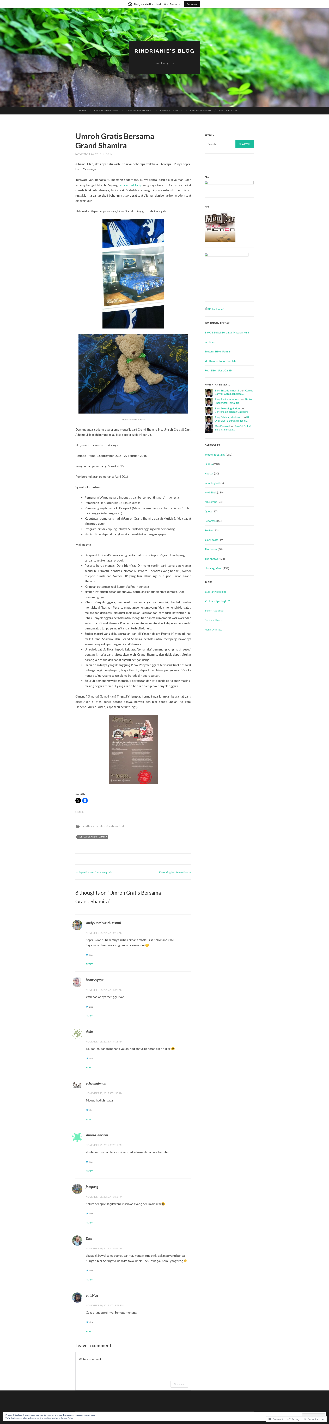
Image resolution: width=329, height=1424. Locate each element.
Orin (109, 154)
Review (209, 530)
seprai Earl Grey (130, 185)
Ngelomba (211, 501)
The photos (211, 558)
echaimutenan (96, 1083)
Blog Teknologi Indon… (228, 408)
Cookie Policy (67, 1418)
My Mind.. (211, 492)
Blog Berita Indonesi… (228, 399)
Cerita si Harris (200, 110)
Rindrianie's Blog (164, 51)
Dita (89, 1238)
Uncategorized (115, 825)
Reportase (211, 520)
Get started (192, 4)
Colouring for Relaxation (175, 872)
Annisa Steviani (97, 1135)
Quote (208, 511)
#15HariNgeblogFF (106, 110)
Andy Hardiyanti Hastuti (103, 923)
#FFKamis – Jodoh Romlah (220, 361)
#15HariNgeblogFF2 (139, 110)
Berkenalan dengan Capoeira (231, 411)
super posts (211, 539)
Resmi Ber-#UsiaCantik (218, 370)
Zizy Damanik (223, 426)
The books (211, 549)
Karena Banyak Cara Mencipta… (234, 392)
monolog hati (212, 483)
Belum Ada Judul (171, 110)
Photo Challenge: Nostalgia (233, 401)
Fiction (209, 464)
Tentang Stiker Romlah (218, 351)
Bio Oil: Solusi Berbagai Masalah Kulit (227, 332)
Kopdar (209, 473)
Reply (89, 964)
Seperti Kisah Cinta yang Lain (93, 872)
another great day (94, 825)
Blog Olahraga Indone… (228, 417)
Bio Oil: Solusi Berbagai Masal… (232, 419)
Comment (179, 1384)
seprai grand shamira (92, 836)
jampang (92, 1187)
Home (83, 110)
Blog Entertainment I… (228, 390)
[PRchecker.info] (215, 309)
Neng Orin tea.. (229, 110)
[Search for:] (229, 144)
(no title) (210, 342)
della (89, 1031)
